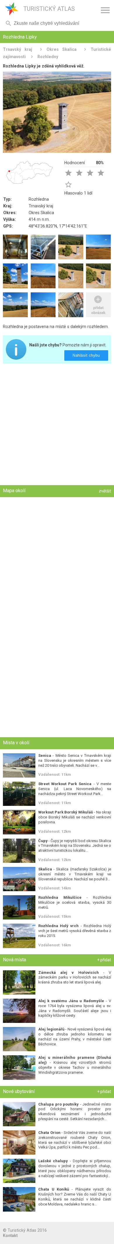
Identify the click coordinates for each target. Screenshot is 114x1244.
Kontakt (10, 1235)
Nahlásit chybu (86, 355)
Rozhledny (47, 56)
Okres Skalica (61, 49)
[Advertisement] (57, 425)
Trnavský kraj (17, 49)
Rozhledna (39, 199)
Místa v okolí (16, 742)
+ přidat (104, 959)
